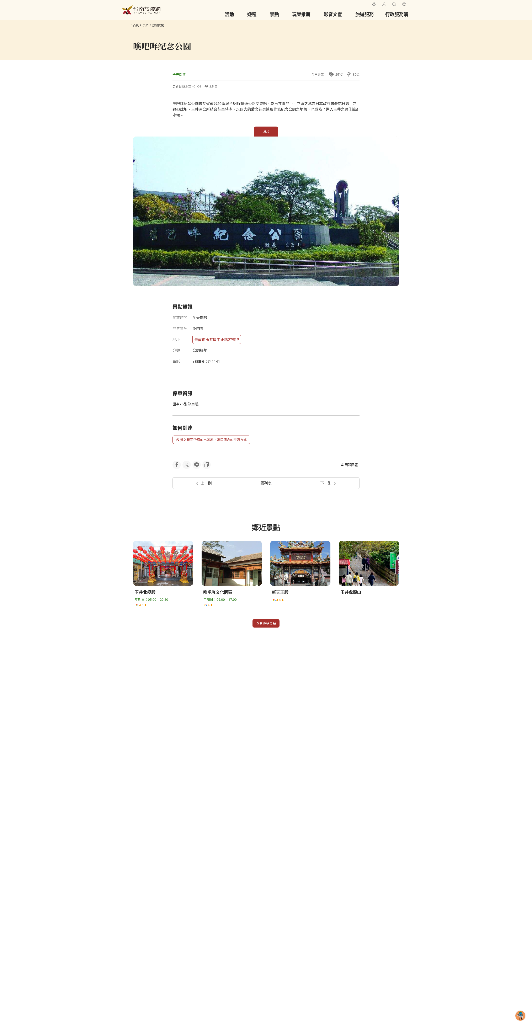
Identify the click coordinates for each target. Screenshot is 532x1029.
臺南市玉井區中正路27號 (215, 339)
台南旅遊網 (141, 10)
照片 (266, 131)
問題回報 (351, 464)
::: (367, 4)
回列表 (266, 483)
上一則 (206, 483)
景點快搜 (158, 25)
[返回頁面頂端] (520, 1022)
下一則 (325, 483)
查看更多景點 (266, 623)
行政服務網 (396, 14)
